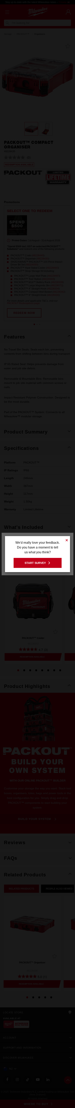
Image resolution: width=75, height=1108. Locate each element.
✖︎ (67, 539)
